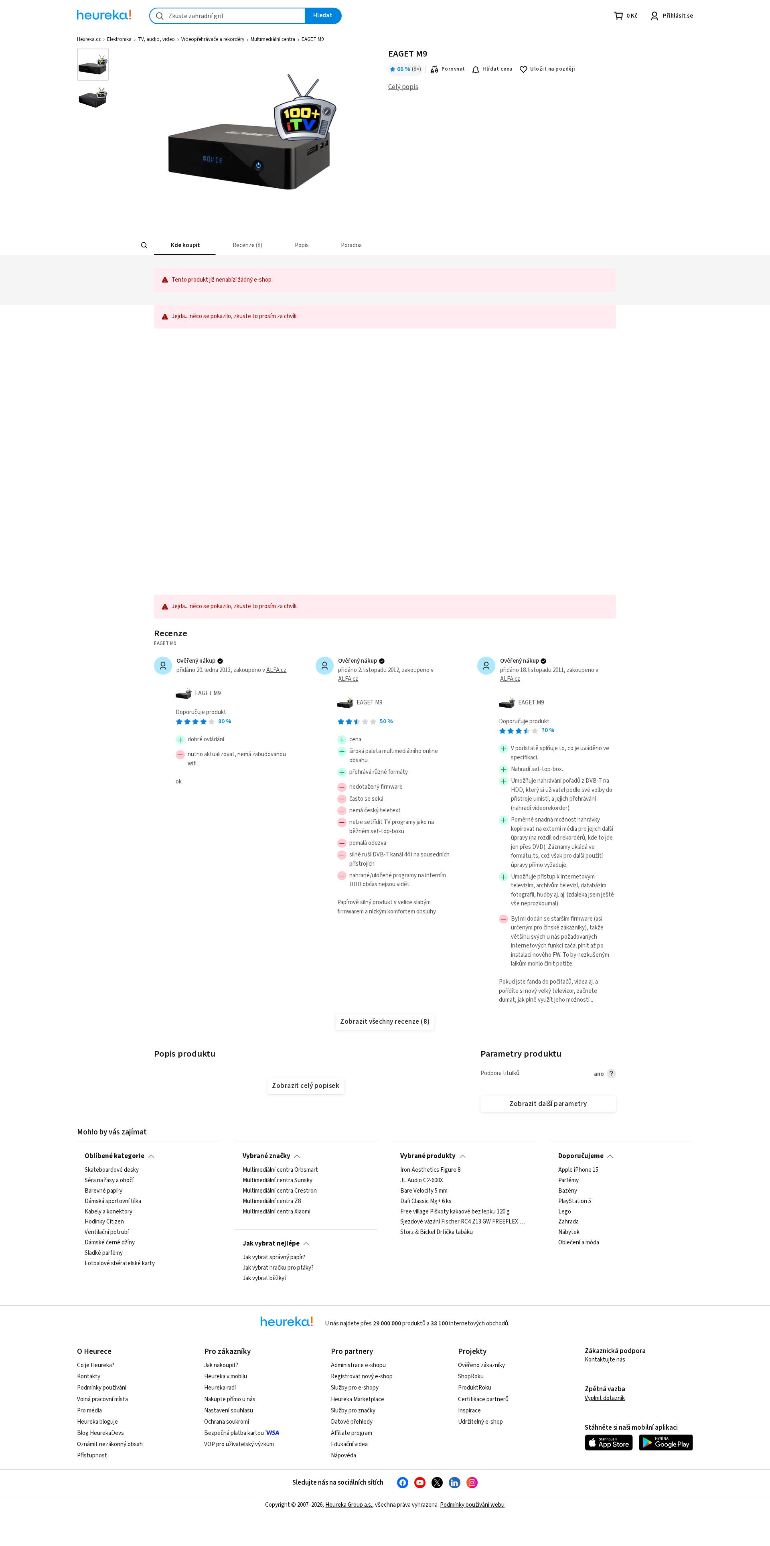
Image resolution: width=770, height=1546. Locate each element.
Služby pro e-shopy (355, 1388)
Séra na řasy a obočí (109, 1181)
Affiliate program (351, 1433)
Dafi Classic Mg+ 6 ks (426, 1201)
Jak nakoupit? (221, 1365)
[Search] (144, 245)
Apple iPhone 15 (578, 1170)
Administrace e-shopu (358, 1365)
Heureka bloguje (97, 1422)
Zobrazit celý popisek (305, 1086)
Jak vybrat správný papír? (274, 1258)
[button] (185, 245)
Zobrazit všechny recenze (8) (385, 1022)
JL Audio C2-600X (421, 1181)
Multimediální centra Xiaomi (276, 1212)
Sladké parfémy (104, 1253)
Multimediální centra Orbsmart (280, 1170)
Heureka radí (220, 1388)
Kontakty (88, 1376)
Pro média (89, 1410)
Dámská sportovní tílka (113, 1201)
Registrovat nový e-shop (362, 1376)
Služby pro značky (353, 1410)
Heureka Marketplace (357, 1399)
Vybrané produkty (428, 1156)
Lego (564, 1212)
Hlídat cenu (497, 69)
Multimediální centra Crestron (280, 1191)
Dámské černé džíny (110, 1243)
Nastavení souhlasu (228, 1410)
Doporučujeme (581, 1156)
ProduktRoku (474, 1388)
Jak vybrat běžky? (265, 1278)
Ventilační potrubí (107, 1233)
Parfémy (568, 1181)
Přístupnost (92, 1455)
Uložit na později (552, 69)
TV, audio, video (156, 39)
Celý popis (403, 87)
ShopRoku (471, 1376)
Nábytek (569, 1233)
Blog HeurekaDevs (100, 1433)
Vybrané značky (266, 1156)
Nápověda (343, 1455)
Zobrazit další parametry (548, 1104)
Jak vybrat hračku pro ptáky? (278, 1268)
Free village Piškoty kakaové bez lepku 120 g (455, 1212)
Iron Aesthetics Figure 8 (430, 1170)
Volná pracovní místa (102, 1399)
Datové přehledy (352, 1422)
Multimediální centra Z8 (272, 1201)
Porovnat (453, 69)
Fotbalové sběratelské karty (120, 1264)
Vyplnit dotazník (605, 1398)
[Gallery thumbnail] (93, 64)
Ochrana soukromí (226, 1422)
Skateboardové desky (112, 1170)
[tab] (185, 245)
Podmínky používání (101, 1388)
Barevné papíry (103, 1191)
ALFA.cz (276, 670)
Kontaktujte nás (605, 1359)
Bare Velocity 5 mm (424, 1191)
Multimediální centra (273, 39)
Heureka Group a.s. (348, 1505)
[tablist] (351, 245)
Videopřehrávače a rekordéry (212, 39)
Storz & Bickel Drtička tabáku (436, 1233)
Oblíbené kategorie (114, 1156)
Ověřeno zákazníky (481, 1365)
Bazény (567, 1191)
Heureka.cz (89, 39)
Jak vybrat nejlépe (271, 1243)
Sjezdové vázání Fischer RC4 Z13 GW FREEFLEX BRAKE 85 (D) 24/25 (463, 1222)
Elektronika (119, 39)
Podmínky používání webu (472, 1505)
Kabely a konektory (108, 1212)
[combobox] (227, 16)
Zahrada (568, 1222)
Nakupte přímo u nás (229, 1399)
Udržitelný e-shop (480, 1422)
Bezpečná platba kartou (234, 1433)
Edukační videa (349, 1444)
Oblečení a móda (578, 1243)
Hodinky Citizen (104, 1222)
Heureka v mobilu (225, 1376)
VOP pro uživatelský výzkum (239, 1444)
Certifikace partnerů (483, 1399)
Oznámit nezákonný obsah (110, 1444)
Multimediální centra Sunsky (277, 1181)
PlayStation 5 (574, 1201)
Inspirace (469, 1410)
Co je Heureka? (95, 1365)
